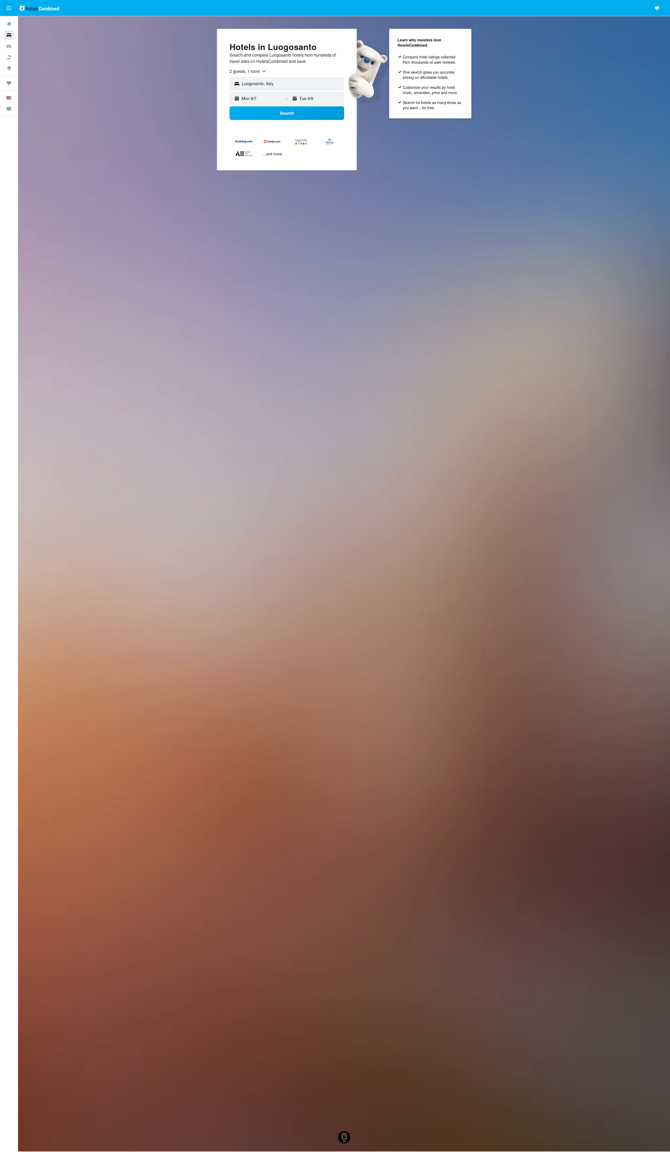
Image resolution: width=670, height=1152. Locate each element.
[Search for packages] (9, 57)
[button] (9, 8)
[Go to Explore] (9, 68)
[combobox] (248, 71)
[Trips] (9, 83)
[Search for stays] (9, 35)
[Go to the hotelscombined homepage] (39, 8)
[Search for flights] (9, 24)
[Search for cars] (9, 46)
